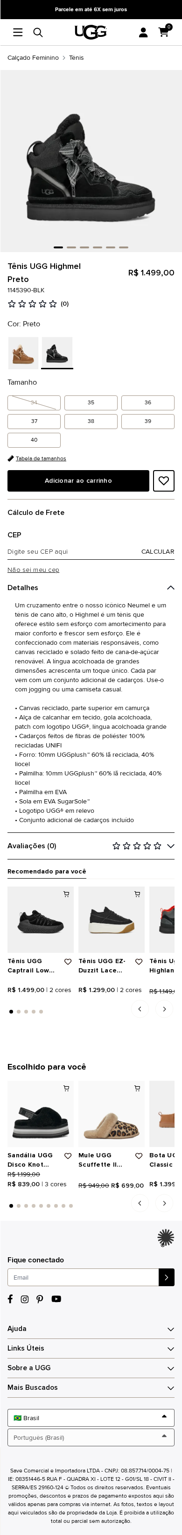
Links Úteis (25, 1348)
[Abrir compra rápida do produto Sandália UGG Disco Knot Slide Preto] (66, 1088)
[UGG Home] (90, 32)
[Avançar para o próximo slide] (164, 1009)
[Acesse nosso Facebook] (10, 1299)
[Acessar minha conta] (143, 32)
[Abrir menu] (20, 32)
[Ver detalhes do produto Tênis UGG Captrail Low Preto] (40, 920)
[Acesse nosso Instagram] (25, 1299)
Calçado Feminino (33, 58)
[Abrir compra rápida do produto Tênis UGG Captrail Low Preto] (66, 894)
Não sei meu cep (33, 570)
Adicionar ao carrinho (78, 481)
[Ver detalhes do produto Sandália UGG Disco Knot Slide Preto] (40, 1114)
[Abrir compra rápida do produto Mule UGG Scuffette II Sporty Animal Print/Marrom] (137, 1088)
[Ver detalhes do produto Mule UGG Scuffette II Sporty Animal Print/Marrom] (111, 1114)
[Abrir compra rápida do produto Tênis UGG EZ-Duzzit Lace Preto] (137, 894)
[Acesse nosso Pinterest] (40, 1299)
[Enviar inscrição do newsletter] (167, 1277)
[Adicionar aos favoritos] (163, 480)
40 (34, 440)
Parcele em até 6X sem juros (91, 9)
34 (34, 402)
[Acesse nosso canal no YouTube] (56, 1299)
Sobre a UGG (28, 1368)
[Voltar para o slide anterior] (140, 1009)
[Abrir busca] (38, 32)
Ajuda (17, 1328)
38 (91, 421)
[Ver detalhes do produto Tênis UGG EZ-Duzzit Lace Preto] (111, 920)
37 (34, 421)
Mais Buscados (32, 1387)
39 (148, 421)
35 (91, 402)
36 (148, 402)
